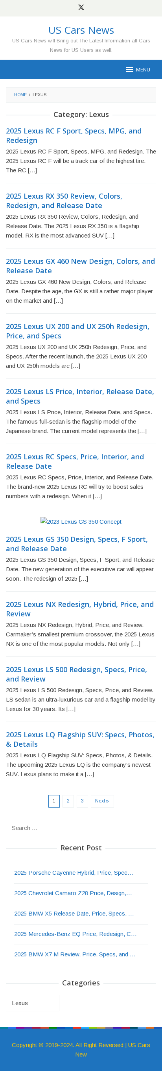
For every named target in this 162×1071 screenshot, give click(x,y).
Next (100, 801)
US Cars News (81, 30)
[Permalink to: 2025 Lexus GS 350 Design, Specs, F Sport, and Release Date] (81, 525)
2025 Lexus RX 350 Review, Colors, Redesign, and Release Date (64, 200)
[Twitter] (81, 8)
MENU (143, 69)
